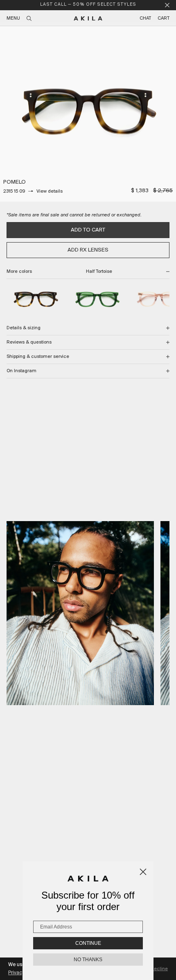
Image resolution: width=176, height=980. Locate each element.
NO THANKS (88, 959)
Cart (163, 18)
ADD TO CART (88, 230)
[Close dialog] (143, 872)
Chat (145, 18)
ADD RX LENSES (88, 250)
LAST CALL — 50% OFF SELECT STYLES (88, 4)
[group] (88, 114)
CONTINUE (88, 943)
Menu (13, 18)
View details (49, 191)
